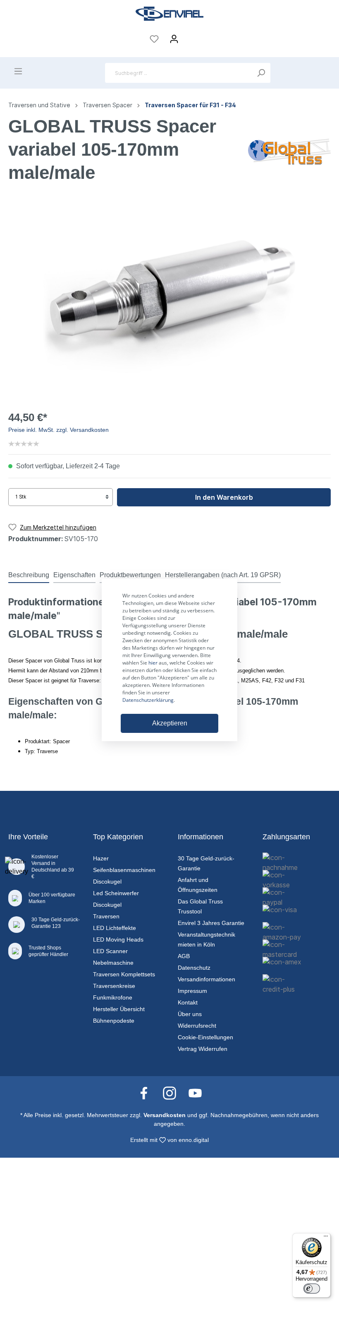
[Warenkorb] (189, 36)
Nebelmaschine (113, 962)
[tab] (28, 575)
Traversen (106, 916)
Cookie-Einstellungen (205, 1037)
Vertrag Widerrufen (202, 1048)
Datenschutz (194, 967)
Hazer (101, 858)
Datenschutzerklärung (148, 699)
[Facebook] (148, 1093)
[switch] (311, 1289)
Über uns (190, 1014)
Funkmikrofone (112, 997)
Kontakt (188, 1002)
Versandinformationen (206, 979)
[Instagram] (173, 1093)
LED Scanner (110, 951)
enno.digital (194, 1140)
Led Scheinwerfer (116, 893)
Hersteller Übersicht (119, 1009)
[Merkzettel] (154, 39)
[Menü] (18, 71)
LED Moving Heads (118, 939)
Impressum (192, 991)
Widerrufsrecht (197, 1025)
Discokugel (107, 881)
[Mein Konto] (174, 39)
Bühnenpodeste (113, 1020)
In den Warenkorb (224, 497)
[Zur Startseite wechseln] (169, 14)
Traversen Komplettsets (124, 974)
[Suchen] (260, 73)
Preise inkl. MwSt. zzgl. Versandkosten (58, 429)
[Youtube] (195, 1093)
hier (153, 662)
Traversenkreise (114, 986)
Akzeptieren (169, 723)
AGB (184, 956)
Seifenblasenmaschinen (124, 870)
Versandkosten (164, 1115)
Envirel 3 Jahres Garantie (211, 923)
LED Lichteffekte (114, 928)
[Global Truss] (289, 151)
